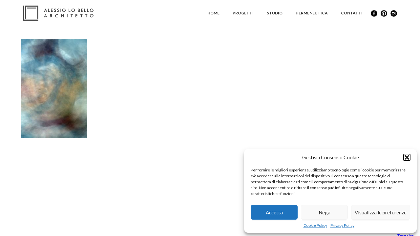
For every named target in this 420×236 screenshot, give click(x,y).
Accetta (274, 212)
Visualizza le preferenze (381, 212)
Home (213, 12)
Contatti (352, 12)
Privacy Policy (342, 225)
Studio (275, 12)
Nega (324, 212)
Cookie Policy (315, 225)
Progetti (243, 12)
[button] (407, 157)
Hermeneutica (312, 12)
